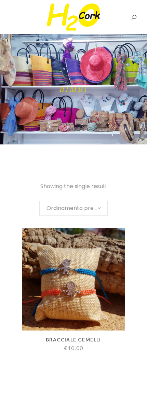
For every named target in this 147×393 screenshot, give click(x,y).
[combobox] (73, 208)
